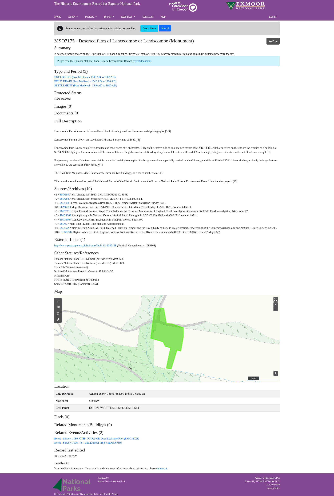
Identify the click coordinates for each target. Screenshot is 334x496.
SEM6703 (65, 207)
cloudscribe (274, 484)
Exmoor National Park (245, 6)
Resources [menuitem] (127, 16)
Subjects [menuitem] (90, 16)
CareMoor (183, 7)
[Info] (57, 313)
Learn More (149, 28)
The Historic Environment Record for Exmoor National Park (97, 3)
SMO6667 (65, 219)
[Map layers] (57, 301)
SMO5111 (65, 211)
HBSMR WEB (263, 481)
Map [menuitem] (163, 16)
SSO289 (64, 194)
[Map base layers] (57, 307)
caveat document (142, 60)
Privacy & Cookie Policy (105, 494)
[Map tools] (57, 320)
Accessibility (273, 488)
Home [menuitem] (57, 16)
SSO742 (64, 227)
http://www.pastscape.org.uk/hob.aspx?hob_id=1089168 (85, 245)
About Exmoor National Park (111, 481)
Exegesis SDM (273, 478)
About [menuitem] (72, 16)
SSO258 (64, 198)
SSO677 (64, 223)
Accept (165, 28)
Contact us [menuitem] (148, 16)
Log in (272, 16)
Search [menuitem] (108, 16)
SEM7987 (66, 232)
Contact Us (103, 478)
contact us (161, 468)
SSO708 (64, 202)
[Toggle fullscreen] (275, 299)
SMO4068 (65, 215)
